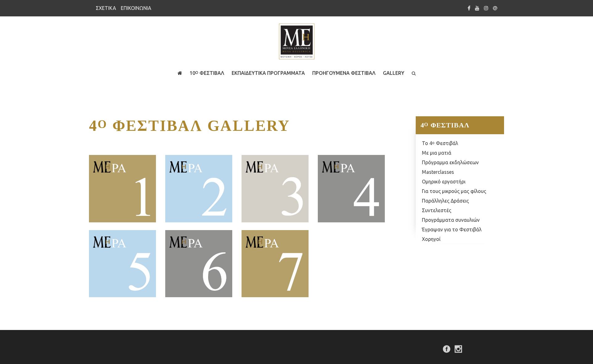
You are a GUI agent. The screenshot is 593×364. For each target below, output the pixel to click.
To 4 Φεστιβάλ (440, 143)
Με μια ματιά (436, 153)
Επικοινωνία (136, 8)
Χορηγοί (431, 239)
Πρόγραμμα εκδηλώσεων (450, 162)
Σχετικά (106, 8)
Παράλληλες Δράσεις (445, 200)
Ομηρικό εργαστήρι (443, 181)
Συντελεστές (436, 210)
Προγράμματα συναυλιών (451, 220)
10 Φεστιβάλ (207, 73)
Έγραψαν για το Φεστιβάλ (452, 229)
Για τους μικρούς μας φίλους (454, 191)
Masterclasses (438, 172)
